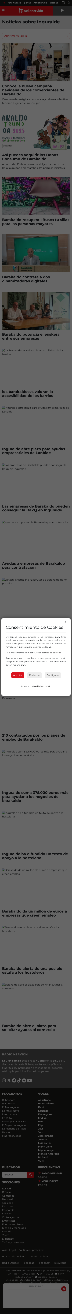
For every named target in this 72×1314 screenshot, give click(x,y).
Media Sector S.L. (42, 686)
